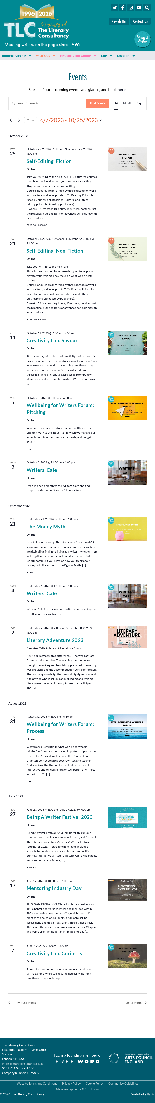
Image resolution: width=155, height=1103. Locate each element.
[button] (147, 7)
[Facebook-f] (122, 7)
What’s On (43, 55)
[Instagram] (130, 7)
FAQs (104, 55)
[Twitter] (114, 7)
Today (30, 120)
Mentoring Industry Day (54, 888)
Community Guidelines (123, 1083)
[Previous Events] (10, 120)
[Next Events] (18, 120)
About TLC (123, 55)
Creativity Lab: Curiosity (55, 953)
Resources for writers (75, 55)
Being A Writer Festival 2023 (60, 817)
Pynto (151, 1094)
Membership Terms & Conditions (77, 1089)
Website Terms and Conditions (37, 1083)
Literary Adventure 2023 (55, 640)
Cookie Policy (95, 1083)
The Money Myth (46, 526)
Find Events (97, 103)
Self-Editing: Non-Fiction (55, 251)
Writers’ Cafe (42, 470)
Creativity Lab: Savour (52, 340)
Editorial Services (14, 55)
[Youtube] (138, 7)
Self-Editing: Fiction (49, 161)
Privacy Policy (71, 1083)
